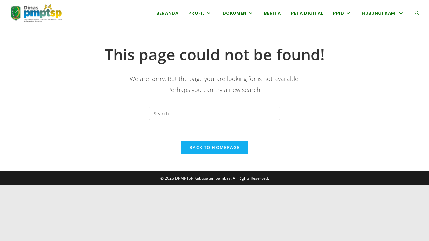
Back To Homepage (214, 147)
